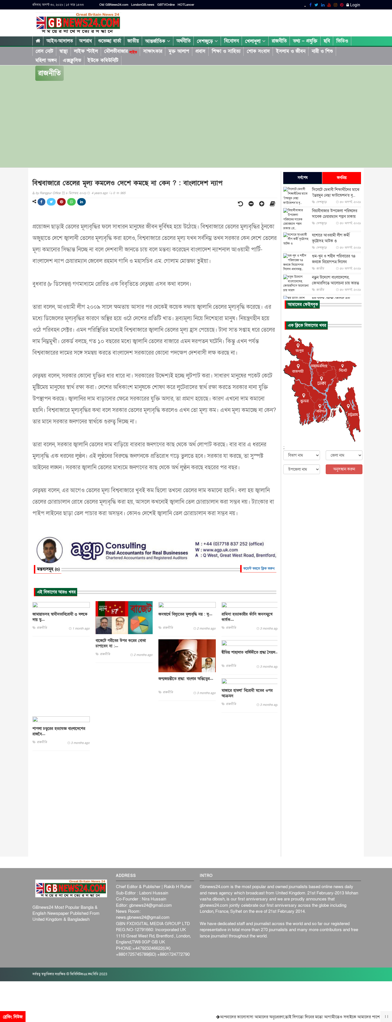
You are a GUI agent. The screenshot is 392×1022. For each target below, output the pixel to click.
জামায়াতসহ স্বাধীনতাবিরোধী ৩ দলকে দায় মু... (60, 616)
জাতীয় (133, 41)
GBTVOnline (166, 5)
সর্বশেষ (303, 177)
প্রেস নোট (44, 51)
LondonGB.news (142, 5)
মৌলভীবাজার (120, 51)
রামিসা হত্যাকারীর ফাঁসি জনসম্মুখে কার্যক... (247, 616)
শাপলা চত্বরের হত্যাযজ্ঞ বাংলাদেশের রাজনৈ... (58, 731)
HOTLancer (186, 5)
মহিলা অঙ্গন (46, 60)
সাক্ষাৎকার (152, 51)
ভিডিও (342, 41)
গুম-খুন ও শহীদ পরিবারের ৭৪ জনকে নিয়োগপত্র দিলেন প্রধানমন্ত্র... (334, 261)
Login (354, 5)
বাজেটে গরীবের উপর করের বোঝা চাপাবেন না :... (121, 643)
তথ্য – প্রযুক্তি (305, 41)
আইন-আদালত (59, 41)
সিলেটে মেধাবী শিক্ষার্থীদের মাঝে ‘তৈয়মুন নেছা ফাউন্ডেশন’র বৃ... (335, 192)
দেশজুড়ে (206, 41)
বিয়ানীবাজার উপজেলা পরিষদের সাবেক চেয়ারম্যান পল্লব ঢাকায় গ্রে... (334, 216)
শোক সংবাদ (258, 51)
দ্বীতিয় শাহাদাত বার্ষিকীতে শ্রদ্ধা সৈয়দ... (250, 652)
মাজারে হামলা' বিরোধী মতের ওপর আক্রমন (247, 693)
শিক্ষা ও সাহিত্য (226, 51)
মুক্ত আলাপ (178, 51)
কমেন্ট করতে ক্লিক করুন (259, 568)
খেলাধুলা (253, 41)
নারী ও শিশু (322, 51)
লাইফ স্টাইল (86, 51)
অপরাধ (85, 41)
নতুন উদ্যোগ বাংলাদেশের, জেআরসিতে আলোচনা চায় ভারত (335, 280)
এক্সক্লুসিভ (72, 60)
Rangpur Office (50, 193)
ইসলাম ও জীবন (290, 51)
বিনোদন (231, 41)
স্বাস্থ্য (63, 51)
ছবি (327, 41)
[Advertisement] (196, 124)
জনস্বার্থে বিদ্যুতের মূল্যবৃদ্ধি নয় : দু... (185, 614)
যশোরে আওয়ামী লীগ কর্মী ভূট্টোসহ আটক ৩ (331, 238)
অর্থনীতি (183, 41)
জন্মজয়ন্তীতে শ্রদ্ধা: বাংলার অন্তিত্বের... (185, 678)
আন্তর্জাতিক (156, 41)
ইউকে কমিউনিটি (103, 60)
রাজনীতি (279, 41)
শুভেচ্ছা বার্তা (109, 41)
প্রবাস (200, 51)
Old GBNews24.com (113, 5)
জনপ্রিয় (342, 177)
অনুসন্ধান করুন (344, 469)
